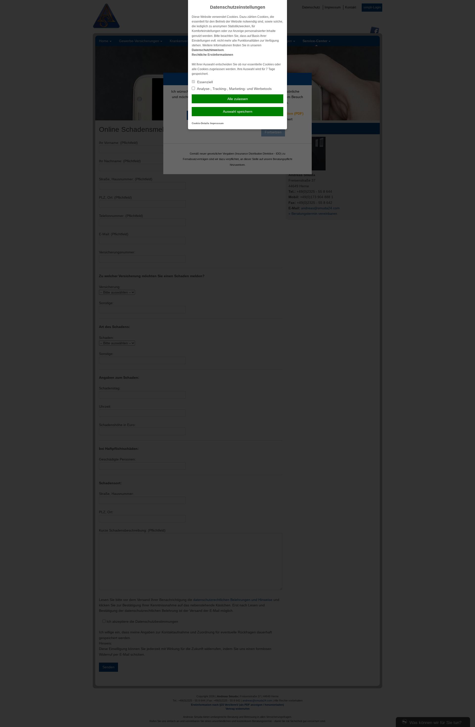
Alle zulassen (237, 99)
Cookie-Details (200, 123)
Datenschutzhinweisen (208, 50)
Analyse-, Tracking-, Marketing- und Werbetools (234, 89)
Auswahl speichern (237, 111)
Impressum (217, 123)
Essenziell (204, 82)
